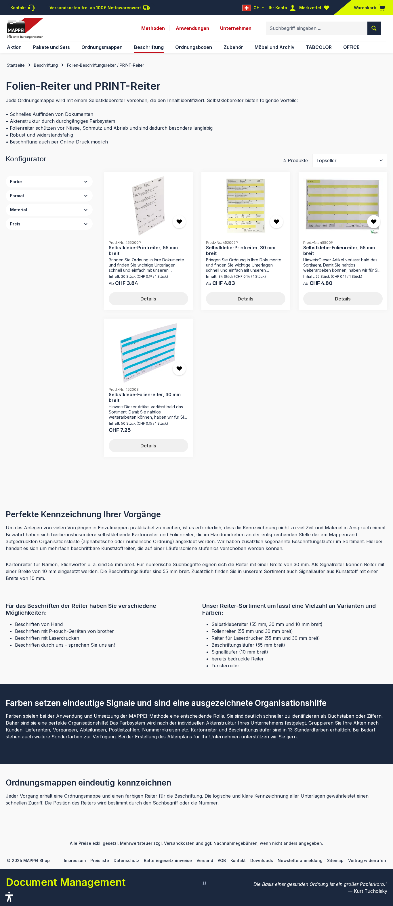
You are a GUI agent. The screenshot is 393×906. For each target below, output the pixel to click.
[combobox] (317, 28)
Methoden (153, 28)
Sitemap (335, 860)
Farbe (16, 181)
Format (17, 195)
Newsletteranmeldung (300, 860)
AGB (222, 860)
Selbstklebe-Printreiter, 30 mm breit (240, 250)
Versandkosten (179, 843)
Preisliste (99, 860)
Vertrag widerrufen (367, 860)
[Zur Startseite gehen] (25, 28)
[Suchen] (374, 28)
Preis (15, 223)
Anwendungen (192, 28)
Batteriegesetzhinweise (168, 860)
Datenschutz (126, 860)
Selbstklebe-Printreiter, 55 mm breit (143, 250)
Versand (205, 860)
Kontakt (238, 860)
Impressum (75, 860)
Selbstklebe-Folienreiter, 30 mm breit (145, 397)
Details (148, 299)
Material (18, 209)
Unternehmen (235, 28)
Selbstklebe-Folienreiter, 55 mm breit (339, 250)
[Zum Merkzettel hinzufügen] (179, 221)
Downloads (261, 860)
